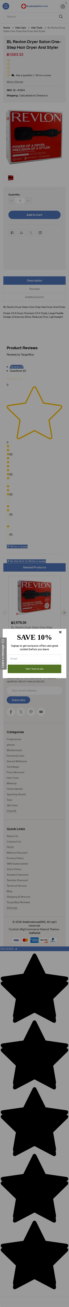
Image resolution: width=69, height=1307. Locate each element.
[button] (3, 654)
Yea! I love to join (34, 668)
